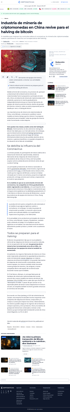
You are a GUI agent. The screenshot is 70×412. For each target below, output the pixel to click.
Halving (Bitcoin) (12, 329)
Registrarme (65, 2)
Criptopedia (19, 403)
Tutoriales (32, 393)
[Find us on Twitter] (3, 391)
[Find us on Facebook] (1, 391)
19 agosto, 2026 (36, 375)
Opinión (31, 395)
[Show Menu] (1, 2)
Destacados (39, 326)
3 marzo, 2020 (15, 41)
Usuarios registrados (14, 358)
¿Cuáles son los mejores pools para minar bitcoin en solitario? (15, 361)
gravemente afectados (19, 169)
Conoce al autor (63, 76)
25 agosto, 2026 (13, 364)
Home (2, 18)
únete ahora (23, 13)
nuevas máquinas (26, 258)
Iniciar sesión (56, 2)
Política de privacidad (48, 395)
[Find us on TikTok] (6, 393)
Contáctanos (61, 391)
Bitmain (23, 326)
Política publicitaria (47, 397)
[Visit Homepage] (26, 2)
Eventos (31, 397)
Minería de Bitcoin (20, 396)
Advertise (60, 395)
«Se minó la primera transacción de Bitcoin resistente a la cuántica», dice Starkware (33, 340)
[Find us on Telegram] (10, 391)
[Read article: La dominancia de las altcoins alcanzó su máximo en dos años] (51, 96)
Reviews (31, 391)
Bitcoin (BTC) (16, 326)
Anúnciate (60, 393)
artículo (23, 321)
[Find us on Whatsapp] (8, 393)
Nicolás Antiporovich (28, 345)
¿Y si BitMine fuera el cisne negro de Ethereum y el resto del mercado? (62, 88)
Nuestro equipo (46, 393)
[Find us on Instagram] (5, 391)
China (33, 326)
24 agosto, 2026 (36, 365)
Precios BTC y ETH (34, 399)
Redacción (6, 41)
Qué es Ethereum (20, 398)
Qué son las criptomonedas (20, 394)
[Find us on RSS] (3, 393)
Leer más (26, 354)
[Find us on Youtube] (8, 391)
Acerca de (45, 391)
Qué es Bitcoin (19, 391)
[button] (9, 77)
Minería (6, 18)
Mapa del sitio (46, 399)
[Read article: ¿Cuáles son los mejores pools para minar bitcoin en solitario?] (4, 360)
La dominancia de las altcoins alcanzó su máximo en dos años (61, 95)
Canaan (28, 326)
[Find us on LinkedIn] (1, 393)
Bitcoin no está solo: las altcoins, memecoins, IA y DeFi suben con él (62, 102)
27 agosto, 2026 (37, 345)
